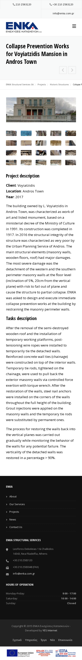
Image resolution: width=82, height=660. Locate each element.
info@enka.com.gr (63, 13)
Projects (42, 84)
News (12, 519)
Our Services (17, 504)
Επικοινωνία (65, 640)
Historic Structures (59, 84)
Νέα (52, 640)
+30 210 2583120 (63, 4)
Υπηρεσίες (31, 640)
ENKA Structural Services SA (20, 84)
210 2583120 (23, 4)
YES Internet (50, 630)
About (13, 496)
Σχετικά (17, 640)
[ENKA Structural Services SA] (24, 26)
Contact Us (15, 527)
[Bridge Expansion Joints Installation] (63, 70)
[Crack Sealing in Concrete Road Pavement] (72, 70)
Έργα (44, 640)
